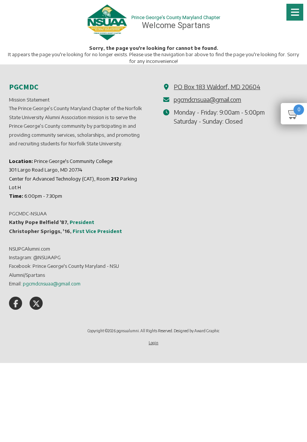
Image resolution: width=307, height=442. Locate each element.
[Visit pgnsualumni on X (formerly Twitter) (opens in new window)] (36, 303)
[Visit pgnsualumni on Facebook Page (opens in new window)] (15, 303)
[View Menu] (294, 12)
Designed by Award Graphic (196, 331)
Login (153, 342)
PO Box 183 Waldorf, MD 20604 (217, 87)
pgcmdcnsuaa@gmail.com (207, 99)
